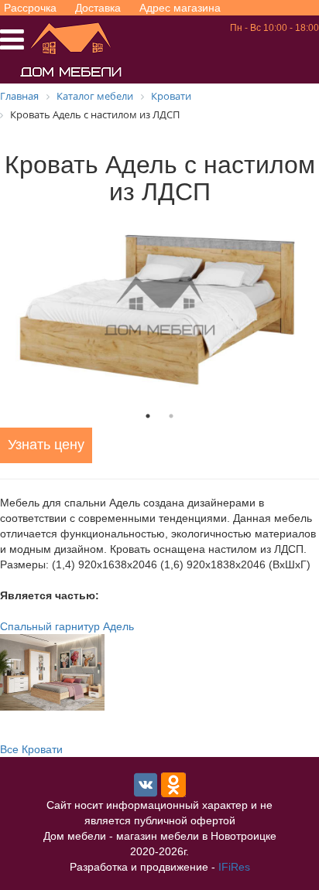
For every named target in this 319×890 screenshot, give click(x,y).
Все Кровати (31, 749)
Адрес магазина (180, 8)
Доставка (98, 8)
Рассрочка (30, 8)
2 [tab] (171, 416)
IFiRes (234, 867)
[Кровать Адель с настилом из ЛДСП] (159, 306)
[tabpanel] (159, 306)
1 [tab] (148, 416)
